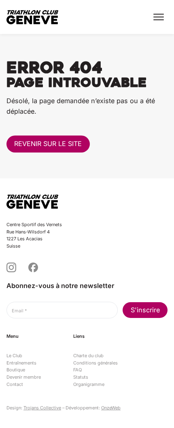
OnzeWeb (111, 408)
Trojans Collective (42, 408)
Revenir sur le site (48, 144)
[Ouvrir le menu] (159, 17)
